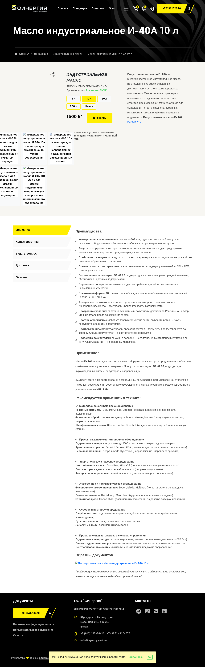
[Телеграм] (138, 612)
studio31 (44, 658)
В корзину (99, 118)
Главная (62, 8)
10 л (88, 98)
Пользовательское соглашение (33, 630)
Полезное (98, 8)
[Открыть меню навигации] (126, 9)
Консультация (30, 613)
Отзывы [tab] (21, 277)
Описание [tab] (23, 230)
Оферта (18, 635)
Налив (89, 106)
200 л (73, 106)
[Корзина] (135, 8)
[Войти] (151, 8)
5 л (73, 98)
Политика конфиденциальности (33, 624)
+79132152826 (171, 8)
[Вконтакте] (156, 612)
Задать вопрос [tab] (26, 253)
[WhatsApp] (147, 612)
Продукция (80, 8)
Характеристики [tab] (27, 241)
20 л (104, 98)
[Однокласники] (164, 613)
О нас (112, 8)
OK (150, 657)
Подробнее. (135, 657)
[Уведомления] (143, 8)
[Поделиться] (52, 74)
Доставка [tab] (22, 265)
